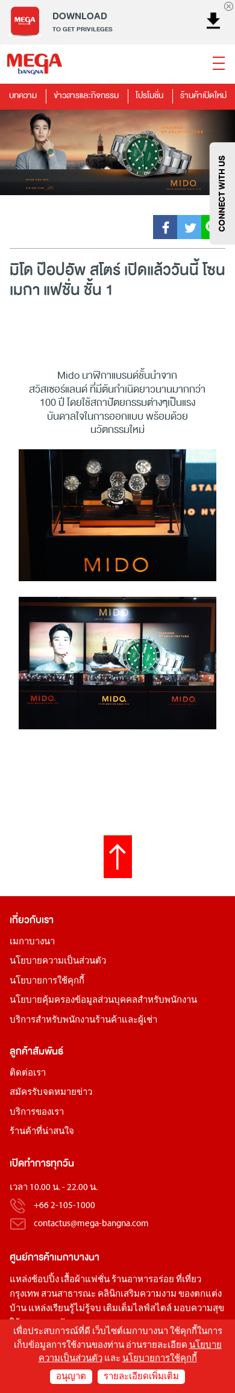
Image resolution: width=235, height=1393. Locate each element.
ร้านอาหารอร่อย (142, 1280)
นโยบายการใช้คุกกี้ (47, 981)
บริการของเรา (37, 1112)
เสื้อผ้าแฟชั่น (85, 1280)
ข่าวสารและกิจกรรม (86, 95)
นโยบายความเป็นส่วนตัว (58, 961)
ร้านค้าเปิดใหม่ (203, 95)
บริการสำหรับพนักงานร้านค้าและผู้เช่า (83, 1020)
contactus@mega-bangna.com (91, 1224)
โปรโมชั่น (149, 95)
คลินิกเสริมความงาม (137, 1294)
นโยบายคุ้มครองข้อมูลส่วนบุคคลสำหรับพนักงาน (103, 1000)
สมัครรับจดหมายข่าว (51, 1092)
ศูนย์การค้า (32, 1257)
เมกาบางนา (32, 942)
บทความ (23, 95)
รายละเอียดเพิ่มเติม (141, 1377)
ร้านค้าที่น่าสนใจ (42, 1131)
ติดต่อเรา (28, 1073)
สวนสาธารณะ (68, 1294)
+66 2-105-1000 (64, 1206)
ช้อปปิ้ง (45, 1280)
